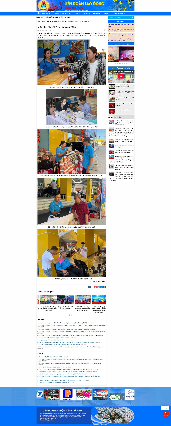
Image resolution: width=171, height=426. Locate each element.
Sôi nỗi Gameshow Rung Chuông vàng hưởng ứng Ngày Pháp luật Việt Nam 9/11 (62, 374)
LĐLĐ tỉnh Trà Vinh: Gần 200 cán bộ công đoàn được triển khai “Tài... (121, 39)
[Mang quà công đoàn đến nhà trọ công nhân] (63, 299)
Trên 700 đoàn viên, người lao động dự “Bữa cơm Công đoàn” (80, 308)
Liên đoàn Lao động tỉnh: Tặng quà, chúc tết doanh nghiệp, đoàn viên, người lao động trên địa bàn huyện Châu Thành (72, 325)
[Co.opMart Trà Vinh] (77, 394)
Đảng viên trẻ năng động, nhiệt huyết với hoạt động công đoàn (46, 308)
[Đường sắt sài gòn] (126, 394)
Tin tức (75, 13)
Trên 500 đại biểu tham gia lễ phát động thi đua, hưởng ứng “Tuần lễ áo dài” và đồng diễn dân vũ (66, 342)
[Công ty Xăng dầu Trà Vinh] (61, 394)
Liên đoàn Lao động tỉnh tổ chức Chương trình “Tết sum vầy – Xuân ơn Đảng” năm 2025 (64, 329)
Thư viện (96, 13)
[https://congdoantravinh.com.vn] (85, 10)
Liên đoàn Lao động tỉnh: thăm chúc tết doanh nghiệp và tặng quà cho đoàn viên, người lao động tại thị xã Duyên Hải (72, 331)
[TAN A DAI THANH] (93, 394)
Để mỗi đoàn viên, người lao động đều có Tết (51, 367)
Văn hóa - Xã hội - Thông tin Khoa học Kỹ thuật (56, 21)
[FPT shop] (44, 394)
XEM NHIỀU (117, 117)
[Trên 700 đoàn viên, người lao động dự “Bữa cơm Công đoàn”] (80, 299)
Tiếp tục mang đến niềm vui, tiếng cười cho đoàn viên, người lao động (121, 34)
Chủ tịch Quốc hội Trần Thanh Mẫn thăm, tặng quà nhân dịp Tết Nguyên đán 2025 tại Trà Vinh (65, 369)
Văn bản (85, 13)
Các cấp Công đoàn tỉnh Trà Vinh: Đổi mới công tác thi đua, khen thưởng (59, 344)
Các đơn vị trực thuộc (61, 13)
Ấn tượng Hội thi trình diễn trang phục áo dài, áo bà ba (54, 337)
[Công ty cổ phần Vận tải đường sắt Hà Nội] (110, 394)
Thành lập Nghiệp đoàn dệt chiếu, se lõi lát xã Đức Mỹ (54, 382)
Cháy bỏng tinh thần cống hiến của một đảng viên (53, 340)
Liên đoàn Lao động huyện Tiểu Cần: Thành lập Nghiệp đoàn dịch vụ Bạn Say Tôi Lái (63, 323)
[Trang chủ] (38, 22)
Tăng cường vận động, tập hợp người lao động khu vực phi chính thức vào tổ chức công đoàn (65, 371)
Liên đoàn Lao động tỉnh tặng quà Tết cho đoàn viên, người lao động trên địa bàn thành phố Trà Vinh (67, 335)
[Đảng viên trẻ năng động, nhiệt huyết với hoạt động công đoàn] (46, 299)
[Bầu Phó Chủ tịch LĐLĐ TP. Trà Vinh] (121, 54)
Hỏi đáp (106, 13)
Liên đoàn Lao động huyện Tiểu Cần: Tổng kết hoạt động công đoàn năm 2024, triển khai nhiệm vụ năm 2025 (70, 363)
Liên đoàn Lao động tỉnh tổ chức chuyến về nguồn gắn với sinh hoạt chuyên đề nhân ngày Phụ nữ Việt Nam (69, 376)
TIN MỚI (110, 117)
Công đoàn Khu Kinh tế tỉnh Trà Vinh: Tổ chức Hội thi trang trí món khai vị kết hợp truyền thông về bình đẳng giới (71, 347)
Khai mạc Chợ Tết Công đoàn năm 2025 (50, 357)
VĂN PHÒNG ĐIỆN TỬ (119, 13)
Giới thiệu (45, 13)
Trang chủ (39, 13)
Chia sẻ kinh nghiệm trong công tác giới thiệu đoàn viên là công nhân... (121, 30)
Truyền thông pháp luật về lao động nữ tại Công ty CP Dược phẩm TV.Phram (60, 380)
